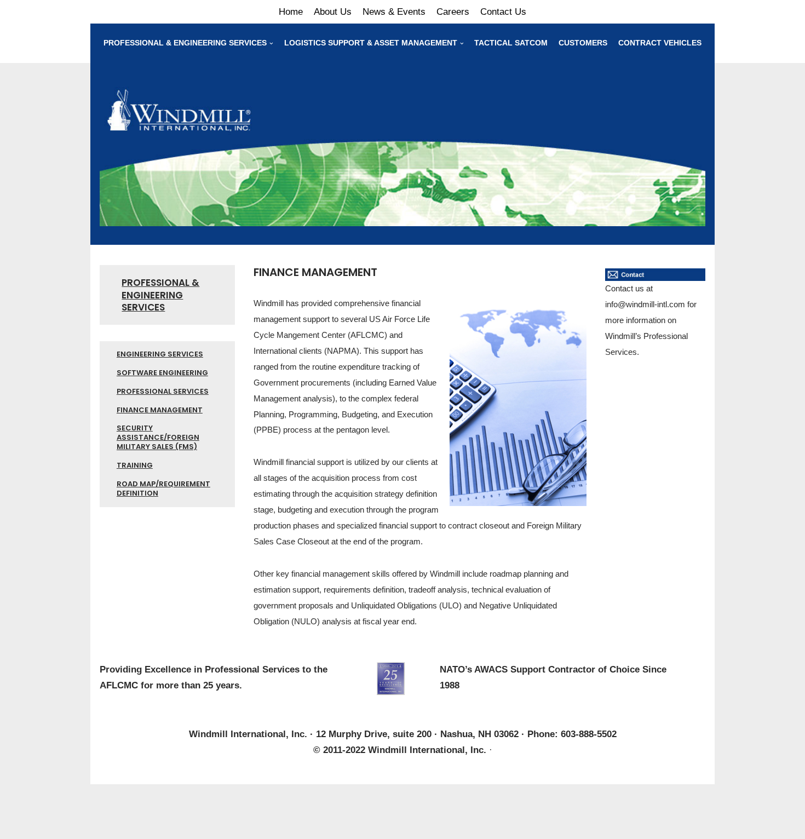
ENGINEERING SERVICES (160, 354)
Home (291, 12)
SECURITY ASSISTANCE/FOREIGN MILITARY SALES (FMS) (158, 437)
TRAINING (135, 465)
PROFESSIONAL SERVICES (163, 391)
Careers (452, 12)
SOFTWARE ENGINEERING (162, 372)
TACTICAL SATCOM (511, 43)
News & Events (394, 12)
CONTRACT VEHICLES (660, 43)
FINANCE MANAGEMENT (160, 410)
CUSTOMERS (583, 43)
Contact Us (503, 12)
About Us (333, 12)
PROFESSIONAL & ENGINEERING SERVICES (160, 294)
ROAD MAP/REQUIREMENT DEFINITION (163, 488)
